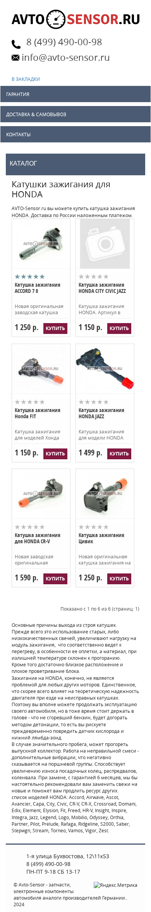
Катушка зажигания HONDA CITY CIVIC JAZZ (102, 288)
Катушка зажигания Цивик (101, 538)
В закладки (26, 79)
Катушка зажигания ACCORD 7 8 (37, 288)
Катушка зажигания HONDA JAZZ (101, 413)
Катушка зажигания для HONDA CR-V (37, 538)
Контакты (18, 134)
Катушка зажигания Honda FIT (37, 413)
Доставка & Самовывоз (36, 114)
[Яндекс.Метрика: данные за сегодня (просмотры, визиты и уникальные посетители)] (115, 885)
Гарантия (17, 94)
